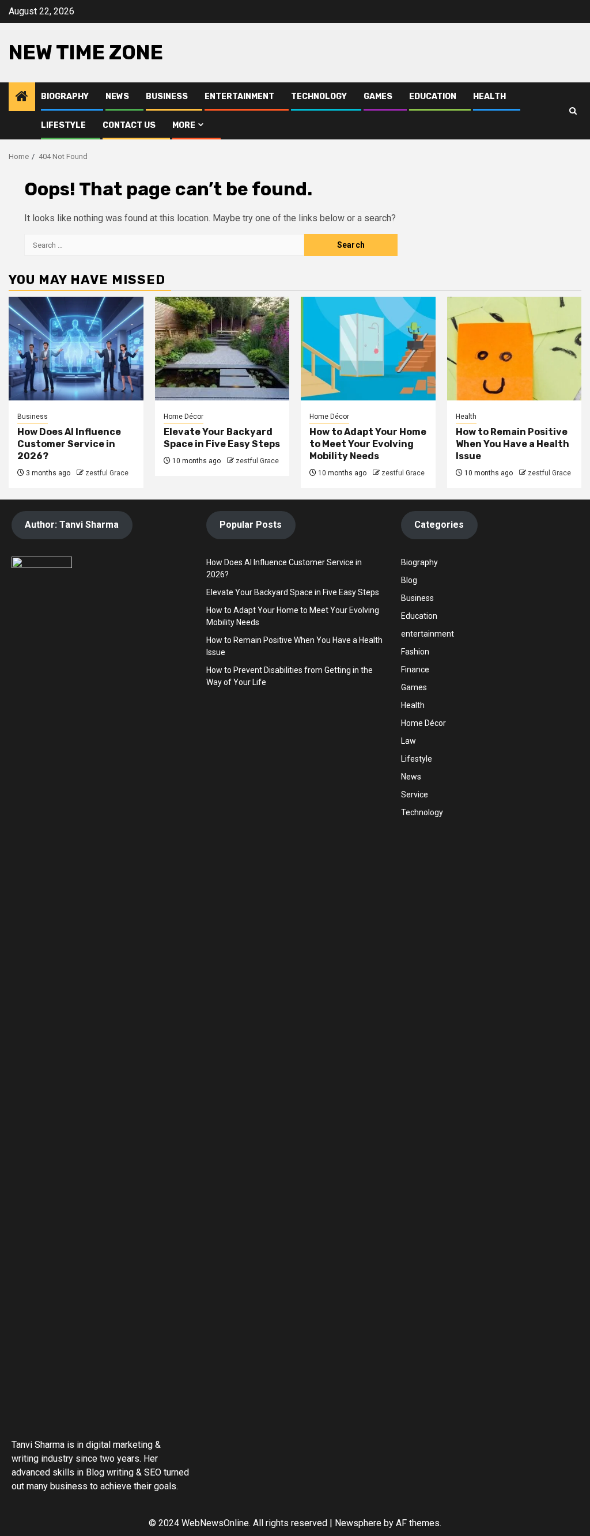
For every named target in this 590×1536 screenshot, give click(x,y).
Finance (415, 669)
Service (414, 794)
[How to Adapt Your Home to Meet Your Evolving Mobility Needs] (368, 348)
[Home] (22, 97)
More (183, 125)
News (117, 96)
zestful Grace (106, 473)
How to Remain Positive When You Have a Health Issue (512, 443)
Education (432, 96)
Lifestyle (63, 125)
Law (408, 741)
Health (489, 96)
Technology (319, 96)
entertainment (427, 633)
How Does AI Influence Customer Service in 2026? (69, 443)
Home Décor (183, 417)
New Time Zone (86, 52)
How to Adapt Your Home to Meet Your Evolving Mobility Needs (367, 443)
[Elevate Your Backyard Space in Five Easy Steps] (222, 348)
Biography (65, 96)
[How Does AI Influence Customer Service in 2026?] (76, 348)
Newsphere (358, 1523)
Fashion (415, 651)
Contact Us (129, 125)
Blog (409, 580)
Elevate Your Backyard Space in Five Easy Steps (222, 437)
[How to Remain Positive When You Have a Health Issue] (514, 348)
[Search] (573, 111)
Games (378, 96)
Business (167, 96)
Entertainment (239, 96)
